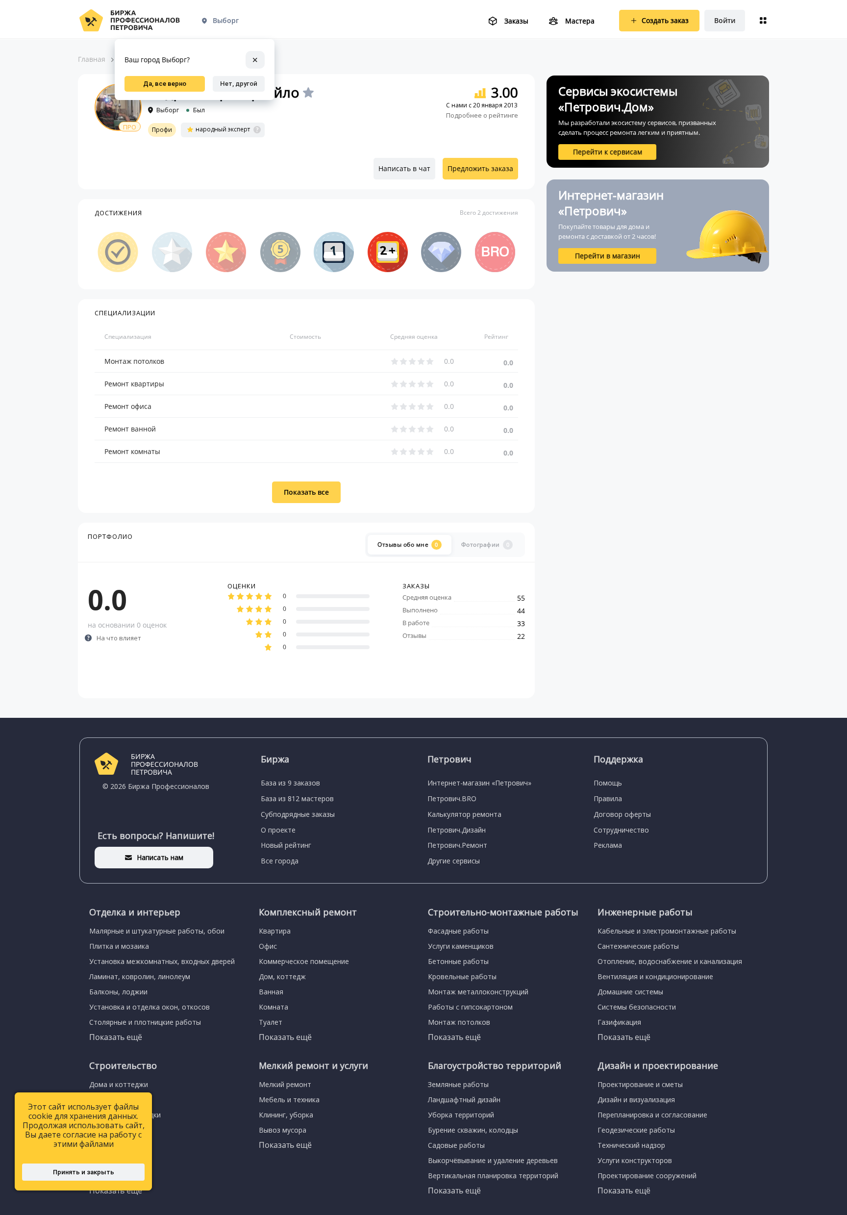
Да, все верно (164, 83)
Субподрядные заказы (298, 814)
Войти (724, 20)
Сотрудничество (621, 830)
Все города (280, 860)
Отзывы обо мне (407, 544)
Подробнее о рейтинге (482, 115)
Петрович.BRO (451, 798)
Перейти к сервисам (607, 151)
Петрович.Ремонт (457, 845)
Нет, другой (238, 83)
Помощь (608, 782)
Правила (608, 798)
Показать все (306, 492)
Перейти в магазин (607, 255)
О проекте (278, 830)
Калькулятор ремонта (464, 814)
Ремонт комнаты (132, 451)
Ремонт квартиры (134, 383)
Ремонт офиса (127, 406)
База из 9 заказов (290, 782)
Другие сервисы (453, 860)
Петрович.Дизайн (456, 830)
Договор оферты (622, 814)
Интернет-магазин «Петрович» (479, 782)
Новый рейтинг (286, 845)
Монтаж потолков (134, 361)
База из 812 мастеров (297, 798)
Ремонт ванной (130, 428)
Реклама (608, 845)
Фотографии (485, 544)
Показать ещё (115, 1037)
